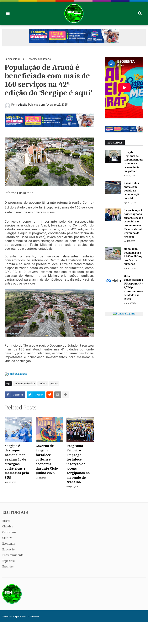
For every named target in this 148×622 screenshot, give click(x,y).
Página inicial (12, 59)
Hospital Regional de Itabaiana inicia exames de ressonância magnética (133, 161)
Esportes (8, 566)
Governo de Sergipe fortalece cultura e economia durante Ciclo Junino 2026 (47, 459)
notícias (42, 383)
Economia (8, 543)
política (54, 383)
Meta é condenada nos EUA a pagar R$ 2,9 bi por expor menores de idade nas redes (133, 287)
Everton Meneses (30, 616)
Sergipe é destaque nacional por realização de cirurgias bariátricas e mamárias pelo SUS (17, 462)
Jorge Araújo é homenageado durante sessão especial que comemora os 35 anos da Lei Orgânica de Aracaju (133, 223)
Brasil (6, 521)
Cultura (7, 538)
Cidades (7, 526)
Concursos (9, 532)
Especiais (8, 561)
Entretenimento (13, 555)
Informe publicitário (39, 59)
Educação (8, 549)
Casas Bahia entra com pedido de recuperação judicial (132, 190)
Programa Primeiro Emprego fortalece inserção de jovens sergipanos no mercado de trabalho (78, 464)
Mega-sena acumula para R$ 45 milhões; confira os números (133, 256)
